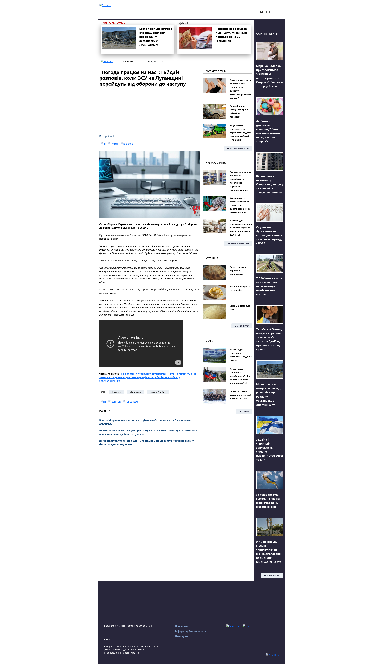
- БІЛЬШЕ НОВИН (272, 575)
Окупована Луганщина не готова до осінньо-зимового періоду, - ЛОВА (269, 235)
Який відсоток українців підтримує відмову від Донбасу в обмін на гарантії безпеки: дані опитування (147, 442)
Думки (183, 23)
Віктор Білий (106, 136)
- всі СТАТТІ (244, 411)
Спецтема (116, 391)
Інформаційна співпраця (190, 631)
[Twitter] (113, 144)
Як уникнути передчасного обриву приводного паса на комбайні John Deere (241, 132)
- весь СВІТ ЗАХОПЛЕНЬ (238, 148)
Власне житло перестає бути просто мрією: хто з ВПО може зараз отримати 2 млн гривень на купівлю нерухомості (148, 432)
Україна (128, 61)
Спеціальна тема (114, 23)
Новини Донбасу (158, 391)
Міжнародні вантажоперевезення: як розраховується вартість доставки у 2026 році (242, 227)
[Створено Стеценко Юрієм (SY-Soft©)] (273, 654)
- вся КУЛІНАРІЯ (241, 326)
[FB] (103, 144)
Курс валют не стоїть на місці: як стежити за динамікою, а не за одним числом (240, 205)
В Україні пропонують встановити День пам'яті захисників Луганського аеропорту (145, 422)
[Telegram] (127, 144)
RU (262, 12)
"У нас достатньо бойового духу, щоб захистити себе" (241, 395)
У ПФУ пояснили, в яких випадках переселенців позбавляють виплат (269, 286)
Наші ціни (181, 636)
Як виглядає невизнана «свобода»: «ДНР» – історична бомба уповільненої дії (240, 376)
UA (268, 12)
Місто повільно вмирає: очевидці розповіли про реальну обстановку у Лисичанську (155, 37)
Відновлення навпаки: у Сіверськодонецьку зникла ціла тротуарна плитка (269, 184)
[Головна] (105, 5)
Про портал (182, 626)
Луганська (135, 391)
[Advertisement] (149, 109)
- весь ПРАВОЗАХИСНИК (238, 243)
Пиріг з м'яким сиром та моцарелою (238, 271)
